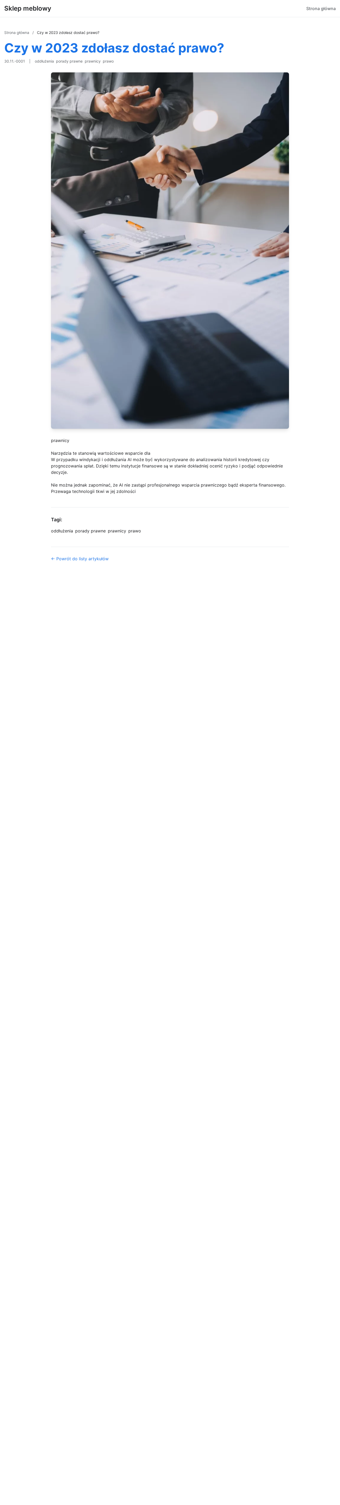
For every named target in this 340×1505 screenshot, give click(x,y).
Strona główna (321, 8)
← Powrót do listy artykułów (80, 558)
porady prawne (69, 61)
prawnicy (93, 61)
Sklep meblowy (27, 8)
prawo (108, 61)
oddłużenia (44, 61)
